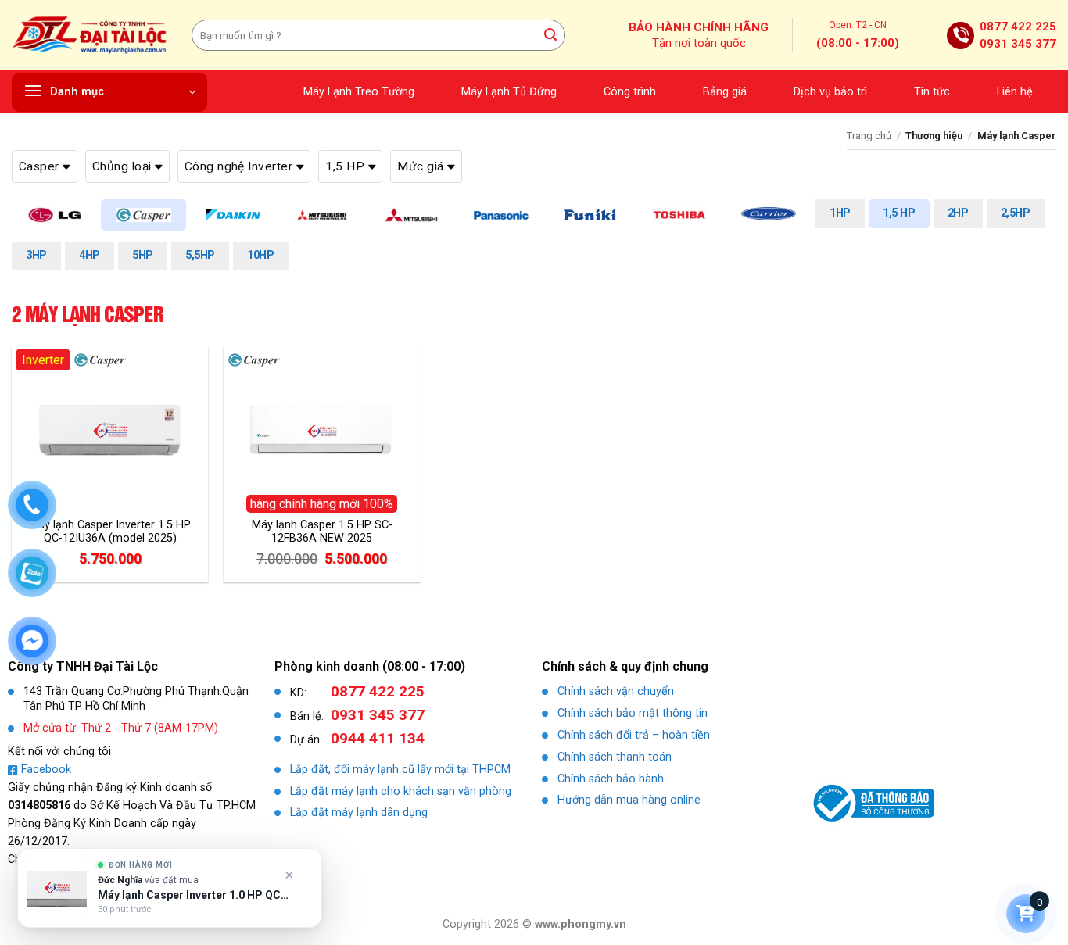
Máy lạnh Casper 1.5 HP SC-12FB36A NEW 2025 (322, 531)
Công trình (630, 91)
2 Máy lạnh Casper (87, 314)
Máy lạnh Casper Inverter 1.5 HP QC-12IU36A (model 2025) (110, 531)
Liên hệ (1015, 91)
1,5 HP (899, 213)
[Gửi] (551, 35)
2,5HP (1015, 213)
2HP (958, 213)
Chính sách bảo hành (610, 779)
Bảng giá (725, 91)
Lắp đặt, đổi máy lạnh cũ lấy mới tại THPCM (400, 769)
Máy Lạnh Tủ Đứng (509, 91)
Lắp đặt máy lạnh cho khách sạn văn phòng (400, 791)
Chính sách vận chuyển (615, 691)
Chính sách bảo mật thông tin (632, 713)
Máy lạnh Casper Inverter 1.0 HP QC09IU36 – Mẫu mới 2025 (193, 895)
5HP (142, 255)
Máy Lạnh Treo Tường (358, 91)
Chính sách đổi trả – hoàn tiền (633, 735)
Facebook (46, 769)
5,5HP (200, 255)
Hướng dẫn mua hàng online (629, 800)
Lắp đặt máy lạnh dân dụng (359, 812)
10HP (260, 255)
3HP (36, 255)
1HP (840, 213)
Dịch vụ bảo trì (830, 91)
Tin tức (932, 91)
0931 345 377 (1018, 44)
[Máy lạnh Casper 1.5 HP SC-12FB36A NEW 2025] (322, 431)
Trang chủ (869, 135)
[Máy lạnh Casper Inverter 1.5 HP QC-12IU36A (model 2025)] (110, 431)
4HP (89, 255)
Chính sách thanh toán (614, 757)
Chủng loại (123, 166)
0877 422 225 (1018, 27)
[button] (109, 92)
